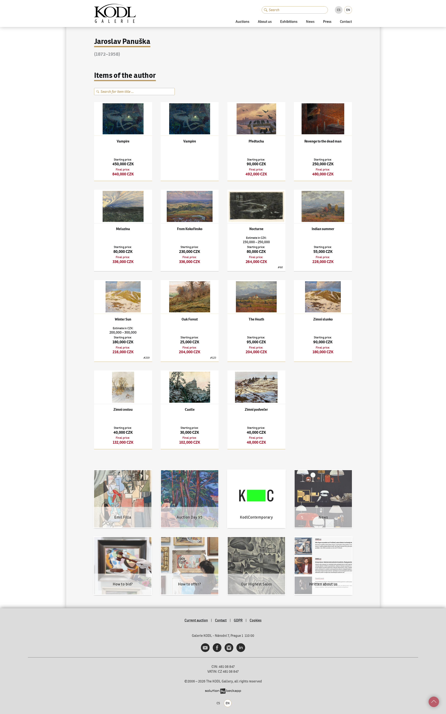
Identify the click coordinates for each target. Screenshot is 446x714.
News (310, 22)
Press (327, 22)
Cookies (256, 620)
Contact (346, 22)
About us (265, 22)
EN (348, 10)
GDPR (238, 620)
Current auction (196, 620)
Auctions (242, 22)
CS (338, 10)
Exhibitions (288, 22)
